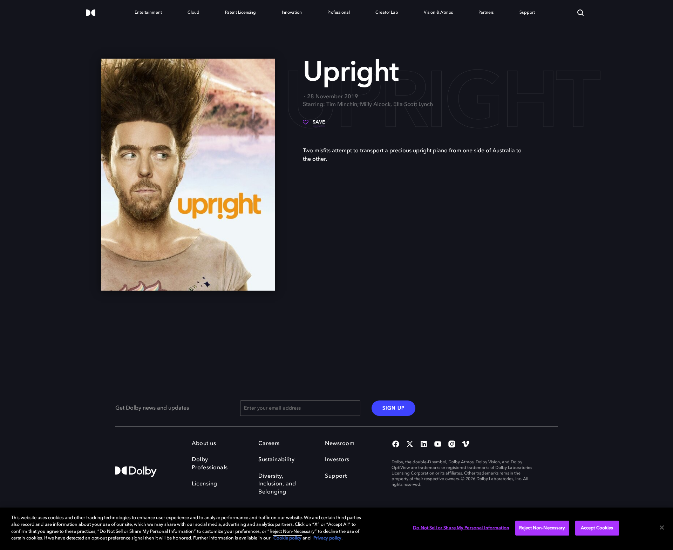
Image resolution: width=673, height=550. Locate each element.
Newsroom (339, 443)
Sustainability (276, 460)
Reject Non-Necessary (542, 528)
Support (336, 476)
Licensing (204, 484)
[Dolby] (90, 13)
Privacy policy (327, 538)
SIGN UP (393, 408)
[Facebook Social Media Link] (396, 445)
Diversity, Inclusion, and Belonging (277, 484)
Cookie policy (287, 538)
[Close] (661, 527)
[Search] (580, 12)
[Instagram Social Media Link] (452, 445)
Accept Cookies (597, 528)
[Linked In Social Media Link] (424, 445)
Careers (269, 443)
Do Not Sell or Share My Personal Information (461, 528)
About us (204, 443)
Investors (337, 460)
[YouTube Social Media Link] (438, 445)
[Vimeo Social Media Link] (466, 445)
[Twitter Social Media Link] (410, 445)
